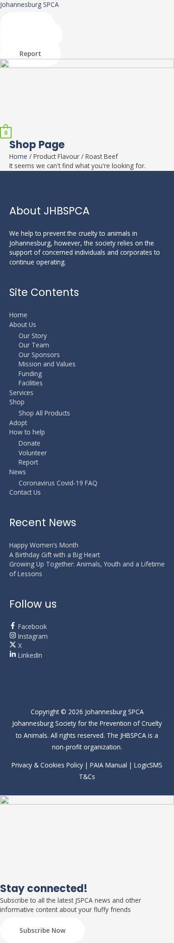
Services (21, 392)
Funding (30, 373)
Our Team (34, 344)
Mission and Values (47, 363)
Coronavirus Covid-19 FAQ (58, 482)
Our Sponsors (39, 354)
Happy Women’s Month (43, 545)
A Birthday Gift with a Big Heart (54, 554)
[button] (87, 122)
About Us (22, 324)
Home (18, 156)
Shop (17, 401)
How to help (27, 431)
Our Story (33, 335)
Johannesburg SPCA (29, 4)
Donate (29, 443)
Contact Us (25, 492)
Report (28, 462)
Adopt (18, 422)
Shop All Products (44, 413)
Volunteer (33, 452)
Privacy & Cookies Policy (47, 765)
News (17, 471)
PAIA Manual (108, 765)
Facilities (31, 382)
